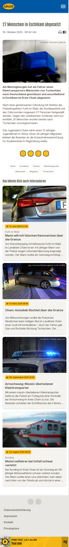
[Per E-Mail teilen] (46, 153)
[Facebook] (30, 501)
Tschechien (48, 171)
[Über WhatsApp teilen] (38, 153)
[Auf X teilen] (30, 153)
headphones (60, 32)
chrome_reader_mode (64, 32)
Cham (13, 166)
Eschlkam (24, 166)
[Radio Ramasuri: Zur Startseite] (31, 6)
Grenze (36, 166)
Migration (34, 171)
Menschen (20, 171)
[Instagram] (38, 501)
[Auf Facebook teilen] (23, 153)
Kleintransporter (51, 166)
